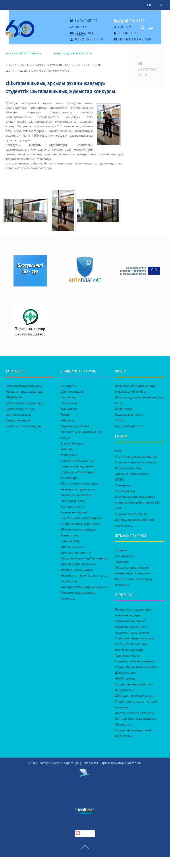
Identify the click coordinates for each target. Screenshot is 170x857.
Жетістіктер (68, 403)
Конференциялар (128, 468)
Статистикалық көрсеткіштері (136, 456)
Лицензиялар (70, 541)
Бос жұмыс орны (72, 506)
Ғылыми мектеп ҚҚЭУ (131, 514)
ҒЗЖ (118, 450)
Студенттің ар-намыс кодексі (136, 667)
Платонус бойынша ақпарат (135, 661)
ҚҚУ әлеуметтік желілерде (79, 483)
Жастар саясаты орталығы (134, 713)
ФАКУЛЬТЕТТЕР (88, 39)
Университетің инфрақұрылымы (83, 587)
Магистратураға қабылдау (24, 391)
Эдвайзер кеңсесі (127, 655)
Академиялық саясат (130, 621)
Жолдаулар (68, 454)
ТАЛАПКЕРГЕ (85, 21)
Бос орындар (124, 556)
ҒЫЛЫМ (124, 27)
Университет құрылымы (77, 489)
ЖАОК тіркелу (125, 678)
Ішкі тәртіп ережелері (75, 495)
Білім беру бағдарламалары (135, 385)
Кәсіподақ (67, 598)
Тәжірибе (122, 561)
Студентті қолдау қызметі (136, 695)
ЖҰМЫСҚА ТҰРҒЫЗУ (82, 34)
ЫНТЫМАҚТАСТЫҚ (134, 39)
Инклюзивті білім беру (131, 391)
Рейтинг (66, 414)
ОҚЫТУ (80, 27)
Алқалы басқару (72, 443)
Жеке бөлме (126, 672)
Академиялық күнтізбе (131, 626)
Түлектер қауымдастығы (78, 592)
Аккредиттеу (69, 535)
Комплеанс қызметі (74, 512)
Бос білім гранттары (129, 649)
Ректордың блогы (72, 500)
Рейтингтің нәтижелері (131, 644)
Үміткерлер (123, 485)
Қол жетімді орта (72, 546)
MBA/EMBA (14, 397)
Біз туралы (68, 385)
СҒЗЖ (119, 479)
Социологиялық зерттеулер (80, 523)
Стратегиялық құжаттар (77, 460)
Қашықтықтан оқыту (129, 414)
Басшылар (68, 397)
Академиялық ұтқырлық (132, 632)
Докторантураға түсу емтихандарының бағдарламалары (20, 414)
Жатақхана (123, 724)
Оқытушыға (68, 408)
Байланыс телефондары (23, 426)
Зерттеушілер (125, 491)
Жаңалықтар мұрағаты (73, 53)
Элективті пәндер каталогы (134, 638)
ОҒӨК (119, 420)
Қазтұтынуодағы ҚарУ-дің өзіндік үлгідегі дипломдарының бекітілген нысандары (83, 563)
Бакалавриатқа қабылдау (24, 385)
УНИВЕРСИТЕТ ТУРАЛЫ (129, 21)
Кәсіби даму (124, 408)
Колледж (66, 449)
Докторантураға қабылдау (24, 403)
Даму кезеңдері (71, 391)
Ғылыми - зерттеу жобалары (135, 462)
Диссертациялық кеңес (131, 473)
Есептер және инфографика (81, 518)
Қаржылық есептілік (74, 426)
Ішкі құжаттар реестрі (75, 552)
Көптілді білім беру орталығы (136, 718)
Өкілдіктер (67, 420)
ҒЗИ (118, 508)
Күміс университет (128, 426)
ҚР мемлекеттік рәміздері (78, 529)
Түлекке (121, 550)
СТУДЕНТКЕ (127, 33)
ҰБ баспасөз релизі (147, 69)
